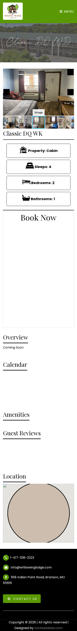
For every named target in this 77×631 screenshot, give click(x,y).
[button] (70, 72)
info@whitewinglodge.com (31, 567)
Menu (68, 11)
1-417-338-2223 (22, 557)
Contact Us (25, 599)
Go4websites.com (48, 628)
